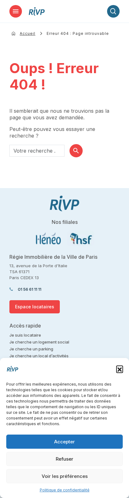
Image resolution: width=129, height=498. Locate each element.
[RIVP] (37, 11)
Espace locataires (34, 306)
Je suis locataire (25, 335)
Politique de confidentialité (65, 490)
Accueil (27, 33)
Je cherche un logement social (39, 341)
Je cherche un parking (31, 348)
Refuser (64, 459)
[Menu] (15, 11)
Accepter (64, 442)
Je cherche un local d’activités (39, 355)
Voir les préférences (65, 476)
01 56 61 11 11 (29, 289)
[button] (119, 369)
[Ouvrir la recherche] (113, 11)
